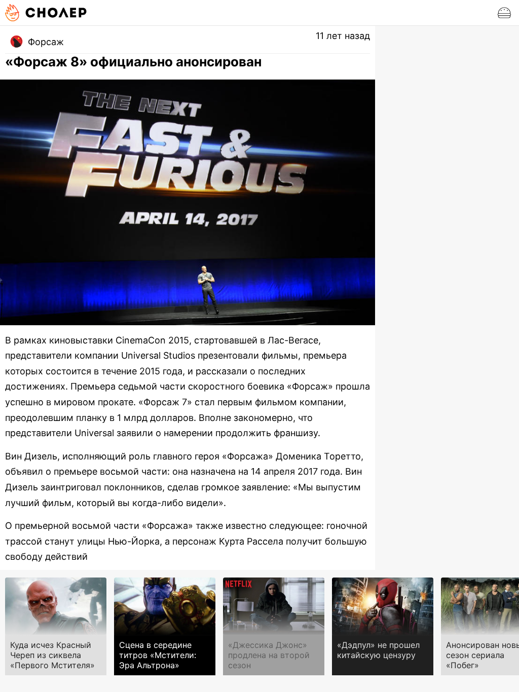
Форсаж (46, 41)
